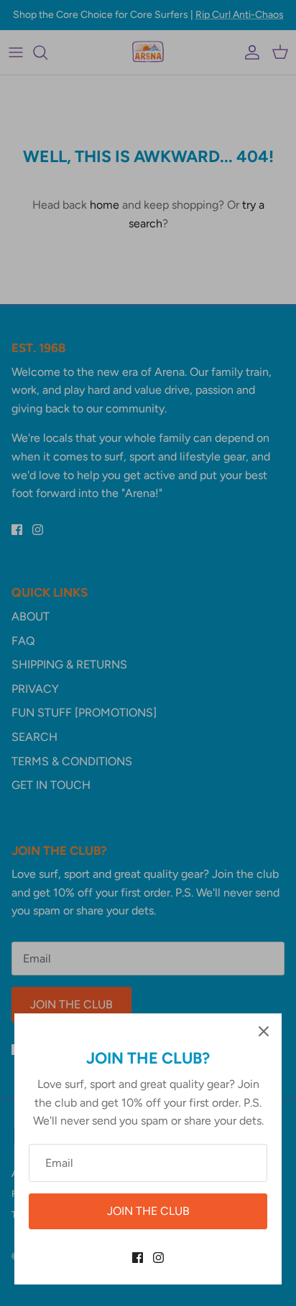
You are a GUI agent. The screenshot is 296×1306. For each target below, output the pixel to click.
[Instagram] (158, 1257)
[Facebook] (137, 1257)
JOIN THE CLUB (148, 1211)
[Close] (263, 1031)
